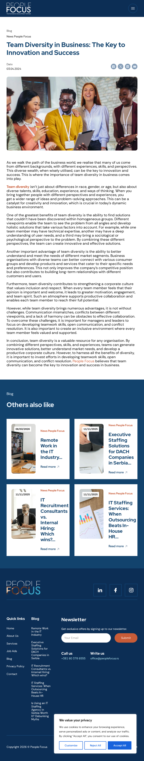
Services (12, 643)
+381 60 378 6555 (73, 658)
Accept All (119, 745)
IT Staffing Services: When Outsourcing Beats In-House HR (41, 689)
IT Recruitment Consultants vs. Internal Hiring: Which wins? (41, 670)
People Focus (83, 361)
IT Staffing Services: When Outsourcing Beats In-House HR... (122, 519)
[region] (95, 733)
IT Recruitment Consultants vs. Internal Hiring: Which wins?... (54, 520)
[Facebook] (113, 66)
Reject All (95, 745)
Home (10, 628)
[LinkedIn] (127, 66)
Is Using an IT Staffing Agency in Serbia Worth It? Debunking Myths (40, 711)
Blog (9, 658)
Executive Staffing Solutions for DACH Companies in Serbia (40, 650)
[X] (120, 66)
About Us (12, 636)
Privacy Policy (15, 666)
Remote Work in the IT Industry (39, 631)
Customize (71, 745)
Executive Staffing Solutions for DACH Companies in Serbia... (121, 448)
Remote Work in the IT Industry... (51, 448)
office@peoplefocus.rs (104, 658)
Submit (126, 638)
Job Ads (12, 651)
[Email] (134, 66)
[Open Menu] (133, 8)
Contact (12, 674)
